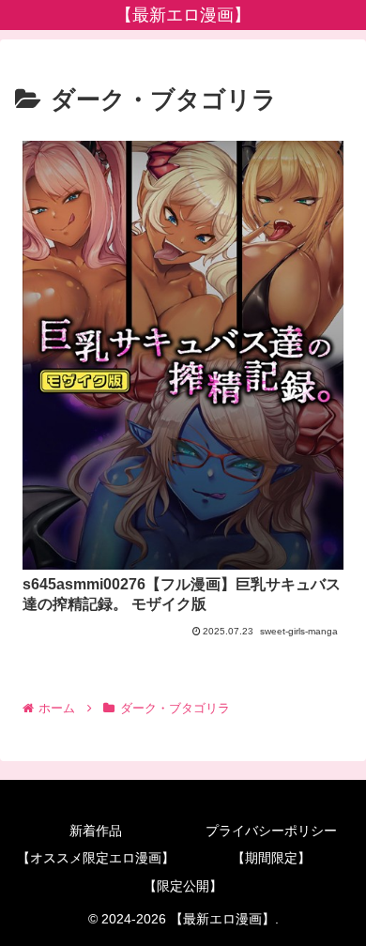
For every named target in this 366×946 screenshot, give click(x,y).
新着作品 (95, 830)
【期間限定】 (271, 857)
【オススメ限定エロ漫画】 (96, 857)
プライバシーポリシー (271, 830)
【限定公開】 (183, 885)
